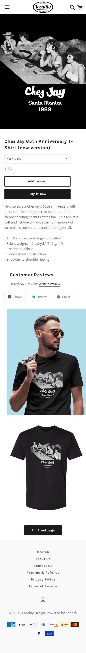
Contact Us (43, 566)
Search (43, 552)
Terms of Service (43, 586)
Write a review (49, 284)
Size (10, 159)
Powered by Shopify (62, 613)
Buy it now (37, 194)
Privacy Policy (43, 579)
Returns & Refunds (43, 573)
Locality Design (33, 613)
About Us (43, 559)
